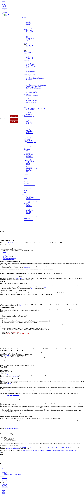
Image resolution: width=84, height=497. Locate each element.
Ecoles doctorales (28, 152)
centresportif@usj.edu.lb (7, 374)
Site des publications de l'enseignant (31, 168)
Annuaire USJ (4, 485)
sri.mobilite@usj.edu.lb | (7, 428)
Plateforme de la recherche (30, 161)
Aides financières (13, 121)
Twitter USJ (55, 447)
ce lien (32, 288)
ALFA (18, 352)
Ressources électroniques (29, 170)
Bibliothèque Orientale (29, 45)
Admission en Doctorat (29, 137)
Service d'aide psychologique (30, 200)
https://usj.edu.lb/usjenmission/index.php (13, 395)
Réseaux (25, 179)
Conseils (27, 36)
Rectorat (27, 37)
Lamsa (3, 468)
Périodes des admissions (29, 130)
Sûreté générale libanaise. (19, 278)
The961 (4, 252)
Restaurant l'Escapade (27, 54)
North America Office (5, 473)
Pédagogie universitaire (29, 40)
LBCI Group (5, 255)
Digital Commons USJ (29, 172)
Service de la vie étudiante (30, 197)
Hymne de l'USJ (4, 480)
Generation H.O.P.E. (29, 209)
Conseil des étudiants (29, 206)
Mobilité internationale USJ (9, 448)
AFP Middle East (5, 257)
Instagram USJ (60, 447)
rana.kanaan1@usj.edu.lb (15, 428)
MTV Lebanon (5, 256)
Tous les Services (28, 196)
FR (2, 13)
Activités (27, 204)
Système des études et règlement (31, 142)
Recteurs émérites (28, 33)
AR (6, 15)
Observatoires (28, 24)
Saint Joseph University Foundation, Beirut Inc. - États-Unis (11, 474)
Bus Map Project (41, 297)
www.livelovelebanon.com (34, 450)
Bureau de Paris (4, 472)
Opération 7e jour (28, 211)
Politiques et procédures (29, 156)
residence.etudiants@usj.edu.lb (45, 287)
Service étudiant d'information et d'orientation (33, 199)
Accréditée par (4, 8)
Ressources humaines (29, 25)
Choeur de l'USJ (28, 48)
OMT (53, 413)
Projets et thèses (28, 151)
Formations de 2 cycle (29, 147)
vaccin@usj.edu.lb (3, 236)
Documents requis (28, 132)
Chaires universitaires (29, 23)
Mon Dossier (28, 117)
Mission (27, 150)
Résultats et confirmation (29, 133)
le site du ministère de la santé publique (12, 242)
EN (8, 14)
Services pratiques (28, 212)
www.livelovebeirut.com (43, 450)
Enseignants (6, 11)
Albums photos (4, 478)
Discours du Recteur (29, 30)
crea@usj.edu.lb (8, 333)
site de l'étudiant (6, 355)
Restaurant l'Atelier (27, 53)
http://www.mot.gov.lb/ (26, 450)
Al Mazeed (4, 467)
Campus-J (27, 208)
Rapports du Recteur (29, 32)
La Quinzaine (4, 479)
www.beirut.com (49, 450)
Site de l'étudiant (28, 205)
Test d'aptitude (28, 128)
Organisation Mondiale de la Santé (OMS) (9, 258)
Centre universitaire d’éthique (30, 38)
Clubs (27, 207)
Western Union (57, 413)
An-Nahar (4, 253)
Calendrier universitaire (29, 28)
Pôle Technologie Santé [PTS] (28, 52)
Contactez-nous (4, 484)
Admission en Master (29, 136)
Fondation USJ (28, 21)
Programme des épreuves (29, 122)
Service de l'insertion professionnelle (31, 201)
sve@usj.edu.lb (8, 383)
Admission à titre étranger (30, 134)
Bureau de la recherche (29, 155)
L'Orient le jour (5, 254)
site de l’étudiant (4, 341)
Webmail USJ (4, 486)
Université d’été (28, 202)
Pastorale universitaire (29, 210)
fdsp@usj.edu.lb (21, 305)
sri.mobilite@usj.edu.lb (46, 265)
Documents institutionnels (30, 20)
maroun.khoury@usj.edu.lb (14, 376)
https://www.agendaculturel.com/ (71, 450)
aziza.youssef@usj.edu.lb (25, 333)
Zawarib (46, 297)
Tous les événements (29, 165)
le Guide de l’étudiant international (26, 447)
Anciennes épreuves (29, 123)
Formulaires (27, 162)
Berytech (25, 51)
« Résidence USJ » (25, 286)
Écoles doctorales (28, 22)
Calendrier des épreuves (29, 131)
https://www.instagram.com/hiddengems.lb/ (59, 450)
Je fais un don (13, 116)
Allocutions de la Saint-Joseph (30, 31)
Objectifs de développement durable (31, 27)
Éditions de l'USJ (28, 46)
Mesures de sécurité (5, 487)
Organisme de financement (30, 159)
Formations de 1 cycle (29, 146)
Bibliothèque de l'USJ (29, 47)
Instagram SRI (16, 448)
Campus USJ (19, 447)
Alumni (5, 12)
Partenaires (27, 158)
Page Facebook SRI (66, 447)
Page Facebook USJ (50, 447)
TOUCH (21, 352)
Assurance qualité (28, 39)
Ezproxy (27, 171)
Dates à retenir (28, 163)
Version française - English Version (31, 41)
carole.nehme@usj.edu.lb (16, 332)
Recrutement (28, 26)
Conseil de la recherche (29, 157)
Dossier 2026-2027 (29, 121)
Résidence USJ (28, 213)
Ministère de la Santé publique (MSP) (9, 259)
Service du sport (28, 198)
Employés (5, 10)
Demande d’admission (29, 129)
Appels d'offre (28, 164)
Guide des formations (29, 144)
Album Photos (28, 166)
